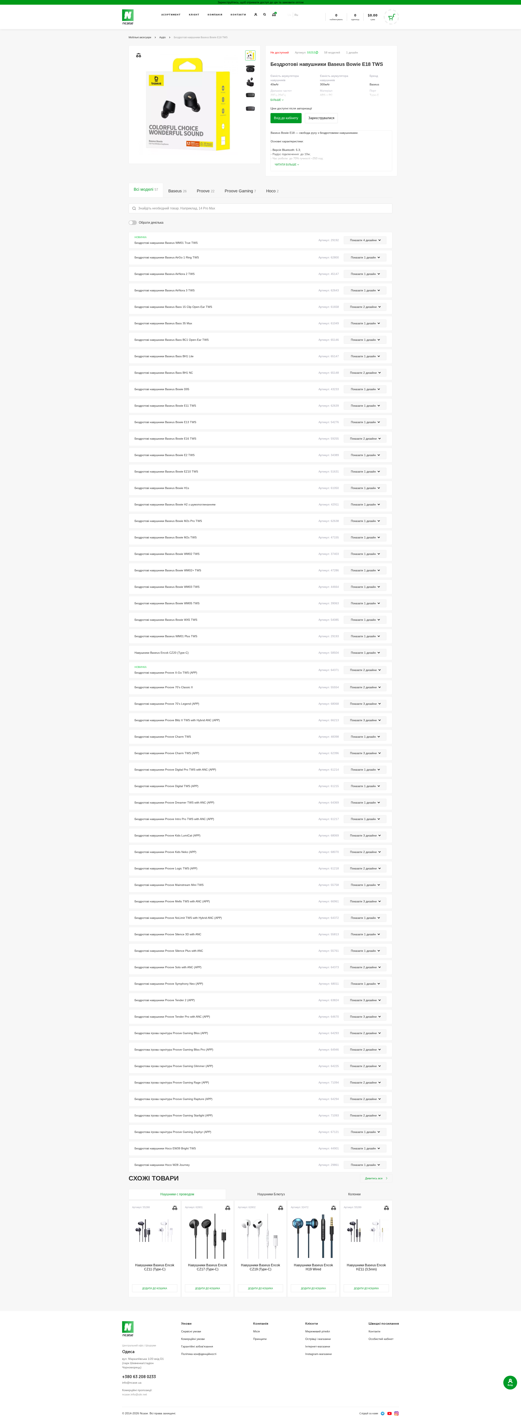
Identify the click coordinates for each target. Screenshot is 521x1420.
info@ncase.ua (131, 1382)
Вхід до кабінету (286, 118)
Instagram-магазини (318, 1354)
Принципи (260, 1339)
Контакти (238, 14)
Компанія (215, 14)
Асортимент (171, 14)
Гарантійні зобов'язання (197, 1346)
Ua (289, 14)
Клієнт (194, 14)
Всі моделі (146, 189)
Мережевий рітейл (317, 1331)
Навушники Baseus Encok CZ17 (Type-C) (207, 1267)
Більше (275, 99)
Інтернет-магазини (317, 1346)
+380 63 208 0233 (139, 1376)
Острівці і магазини (318, 1339)
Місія (256, 1331)
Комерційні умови (193, 1339)
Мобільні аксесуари (140, 37)
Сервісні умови (191, 1331)
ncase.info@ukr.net (134, 1394)
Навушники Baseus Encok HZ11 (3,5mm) (366, 1267)
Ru (296, 14)
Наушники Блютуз (271, 1194)
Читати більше (286, 164)
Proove (206, 191)
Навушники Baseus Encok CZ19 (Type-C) (260, 1267)
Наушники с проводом (177, 1194)
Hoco (272, 191)
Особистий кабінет (381, 1339)
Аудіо (162, 37)
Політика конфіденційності (198, 1354)
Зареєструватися (321, 118)
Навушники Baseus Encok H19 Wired (313, 1267)
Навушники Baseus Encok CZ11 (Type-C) (154, 1267)
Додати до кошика (154, 1288)
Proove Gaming (240, 191)
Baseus (177, 191)
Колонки (354, 1194)
